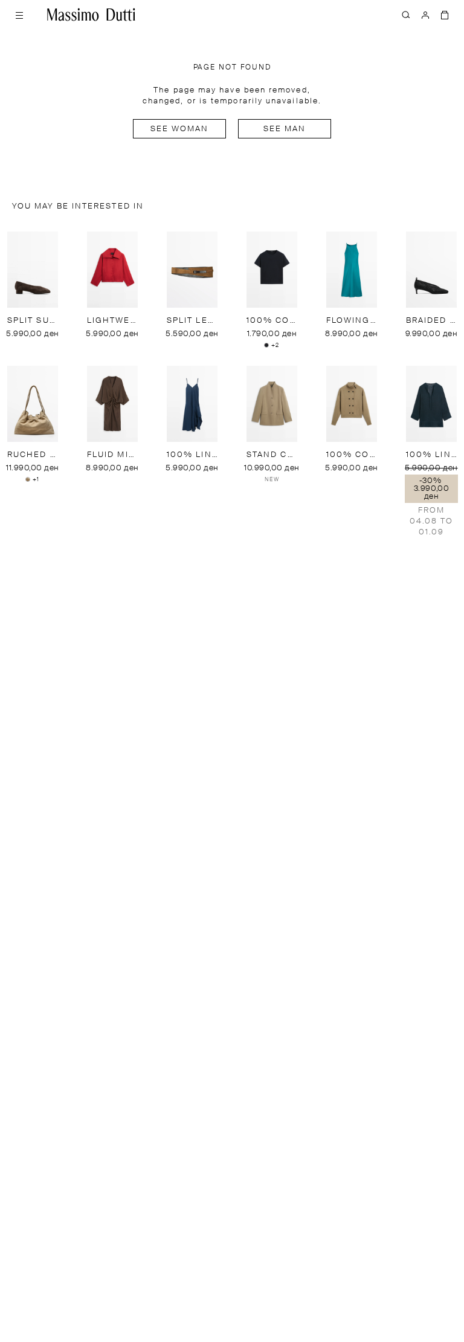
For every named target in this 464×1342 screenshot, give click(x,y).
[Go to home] (91, 14)
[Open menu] (19, 14)
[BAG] (444, 14)
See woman (179, 129)
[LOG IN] (425, 14)
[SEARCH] (406, 14)
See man (284, 129)
